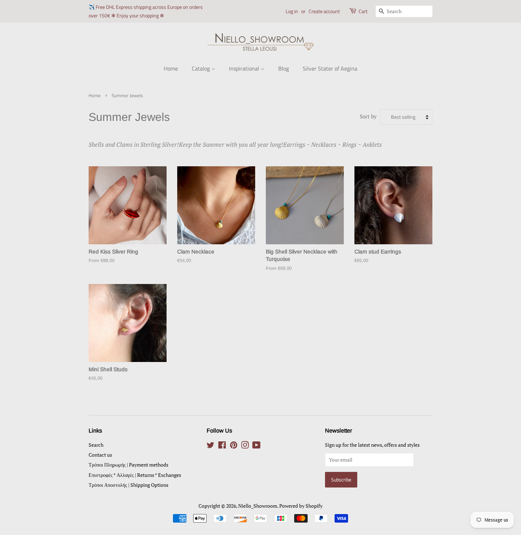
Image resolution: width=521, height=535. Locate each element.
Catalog (201, 68)
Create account (324, 11)
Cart (363, 11)
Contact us (100, 454)
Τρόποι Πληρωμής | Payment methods (128, 464)
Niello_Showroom (257, 505)
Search (96, 444)
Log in (292, 11)
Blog (283, 68)
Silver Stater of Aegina (330, 68)
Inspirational (244, 68)
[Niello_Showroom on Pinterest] (233, 446)
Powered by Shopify (301, 505)
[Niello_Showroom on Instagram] (245, 446)
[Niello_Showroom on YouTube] (256, 446)
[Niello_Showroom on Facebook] (222, 446)
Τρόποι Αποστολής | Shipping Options (128, 484)
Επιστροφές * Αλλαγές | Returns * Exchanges (135, 475)
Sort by (368, 116)
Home (171, 68)
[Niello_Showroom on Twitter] (210, 446)
